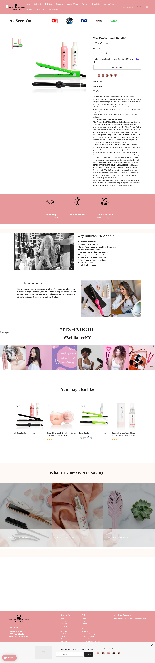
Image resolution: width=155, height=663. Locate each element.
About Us (85, 619)
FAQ (83, 626)
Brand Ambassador (88, 636)
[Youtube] (113, 653)
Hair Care (48, 4)
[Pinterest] (108, 653)
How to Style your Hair (90, 639)
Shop (29, 4)
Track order (86, 629)
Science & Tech (72, 4)
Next (139, 357)
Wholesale (85, 631)
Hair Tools (37, 4)
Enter (88, 654)
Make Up (30, 10)
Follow (139, 7)
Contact (84, 624)
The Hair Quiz (109, 4)
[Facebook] (99, 653)
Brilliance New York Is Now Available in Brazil (130, 619)
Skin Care (40, 10)
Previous (16, 357)
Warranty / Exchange (89, 634)
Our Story (85, 4)
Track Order (96, 4)
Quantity (97, 49)
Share (94, 75)
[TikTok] (118, 653)
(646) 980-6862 (19, 634)
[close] (152, 645)
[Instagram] (103, 653)
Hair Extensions (53, 10)
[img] (100, 75)
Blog (83, 621)
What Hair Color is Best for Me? (93, 641)
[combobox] (128, 7)
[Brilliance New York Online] (17, 6)
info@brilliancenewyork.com (18, 636)
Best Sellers (59, 4)
